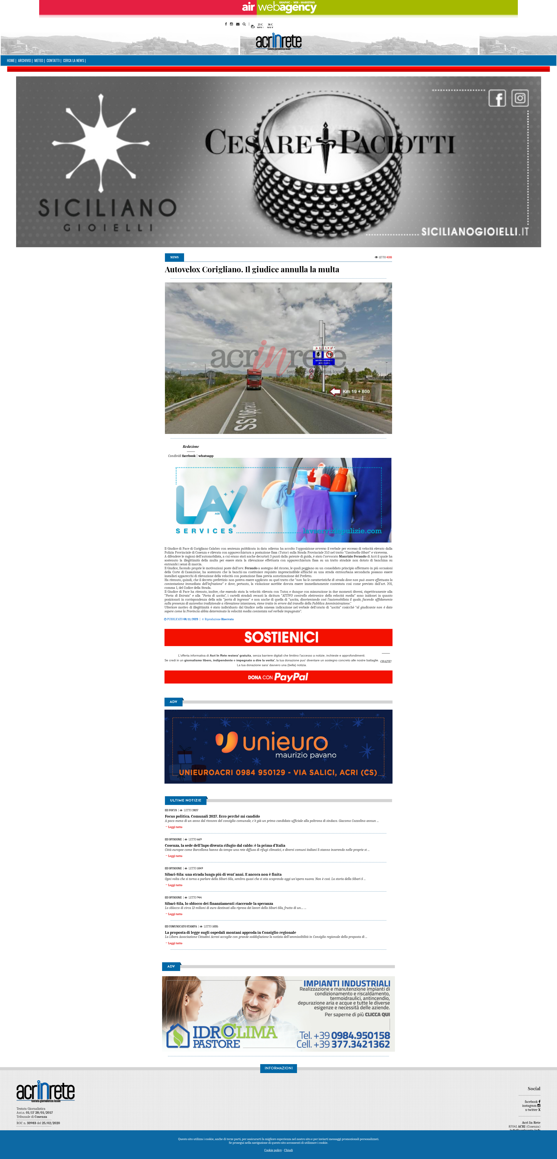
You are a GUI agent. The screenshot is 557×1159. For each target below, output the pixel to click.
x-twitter (532, 1110)
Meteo (38, 60)
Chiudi (288, 1150)
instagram (529, 1106)
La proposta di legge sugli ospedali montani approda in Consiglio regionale (230, 932)
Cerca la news (73, 60)
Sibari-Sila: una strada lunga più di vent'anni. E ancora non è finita (223, 874)
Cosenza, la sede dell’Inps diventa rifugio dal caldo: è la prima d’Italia (225, 845)
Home (11, 60)
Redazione (191, 446)
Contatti (53, 60)
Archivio (24, 60)
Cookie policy (273, 1150)
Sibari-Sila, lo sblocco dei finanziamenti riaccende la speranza (219, 903)
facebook (532, 1102)
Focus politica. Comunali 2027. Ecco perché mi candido (212, 816)
